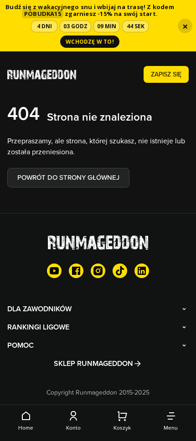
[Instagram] (98, 271)
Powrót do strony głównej (68, 177)
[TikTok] (120, 271)
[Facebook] (76, 271)
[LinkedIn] (141, 271)
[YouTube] (54, 271)
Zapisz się (166, 74)
